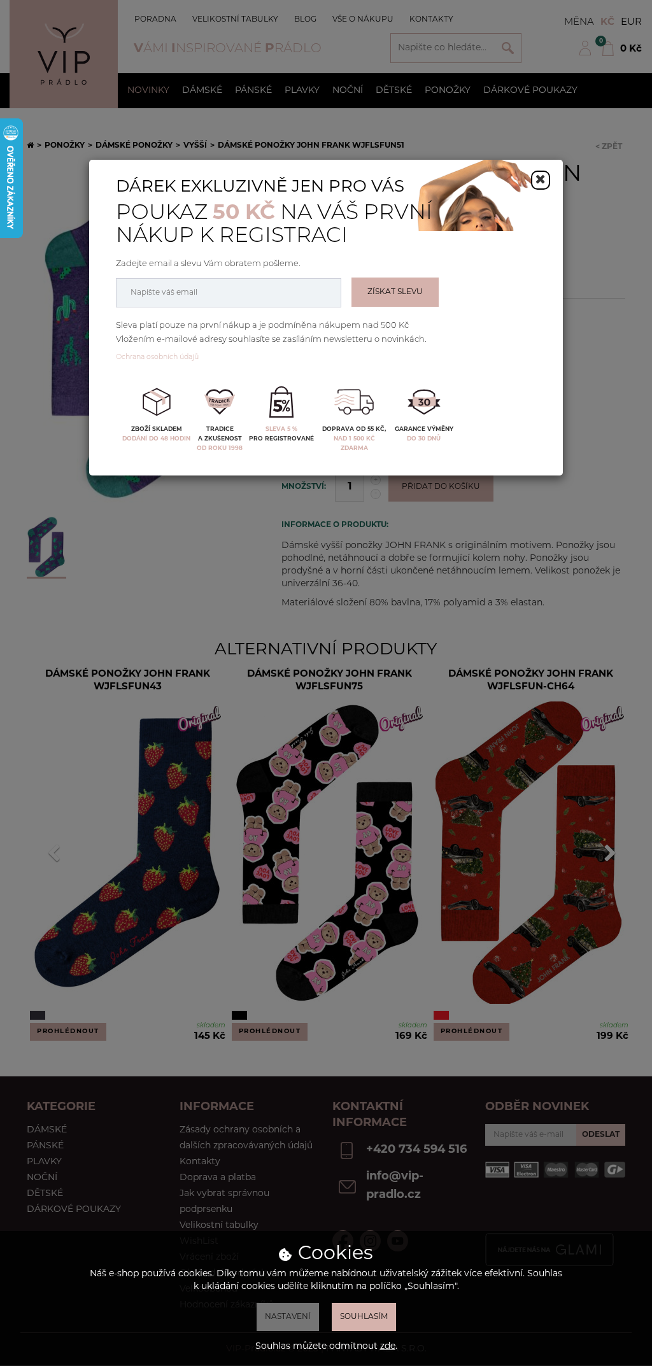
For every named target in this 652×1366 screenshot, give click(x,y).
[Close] (540, 180)
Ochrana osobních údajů (157, 357)
